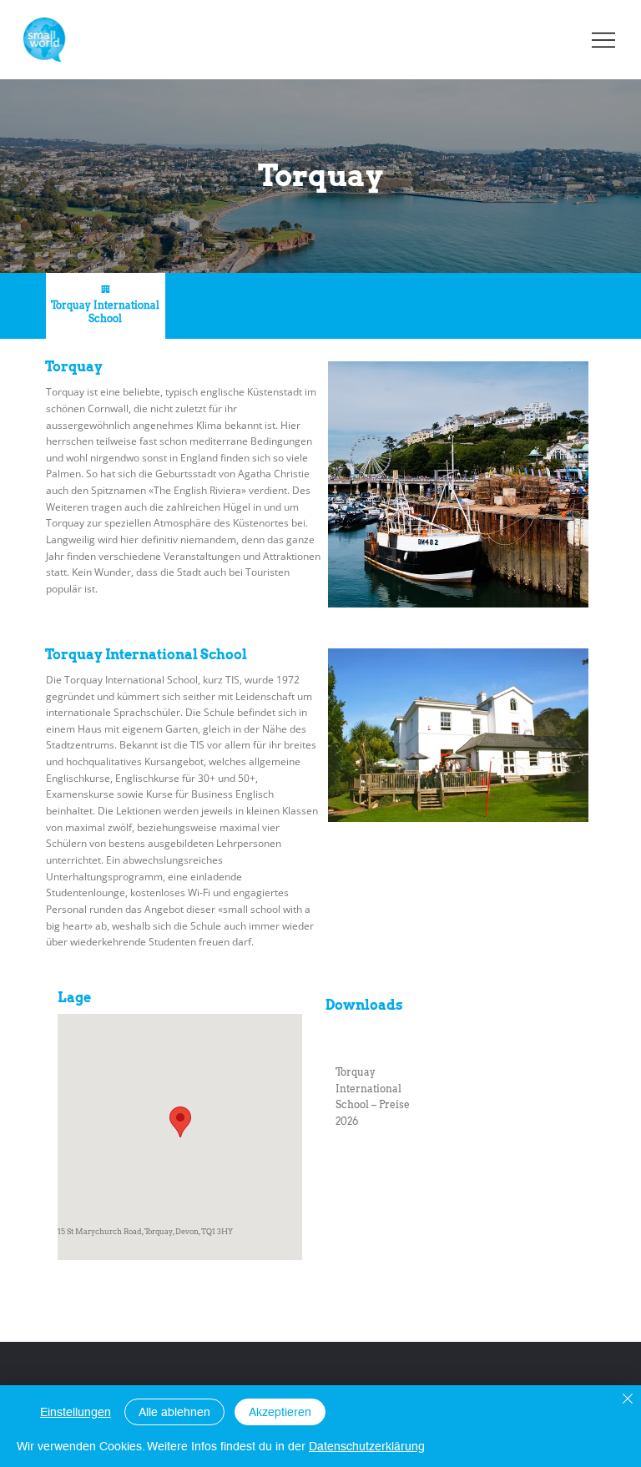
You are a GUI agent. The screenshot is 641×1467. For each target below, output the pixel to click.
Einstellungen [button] (75, 1412)
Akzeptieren (280, 1412)
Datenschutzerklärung (367, 1446)
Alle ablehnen (174, 1412)
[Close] (628, 1400)
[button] (229, 305)
